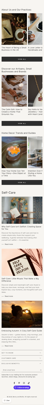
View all (22, 59)
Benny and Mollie (18, 397)
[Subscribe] (41, 370)
